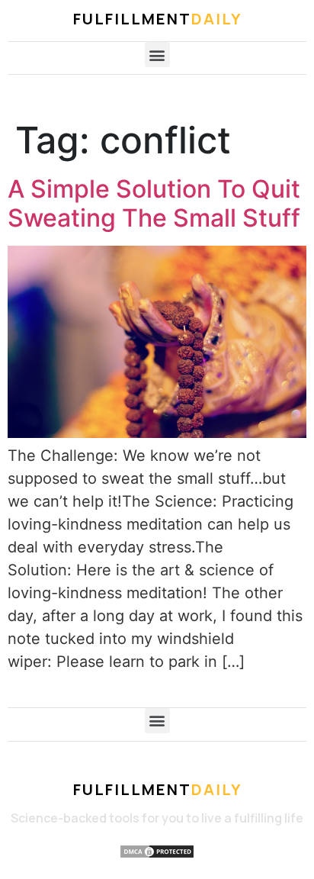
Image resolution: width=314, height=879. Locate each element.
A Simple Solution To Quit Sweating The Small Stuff (154, 203)
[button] (157, 54)
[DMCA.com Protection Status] (157, 854)
